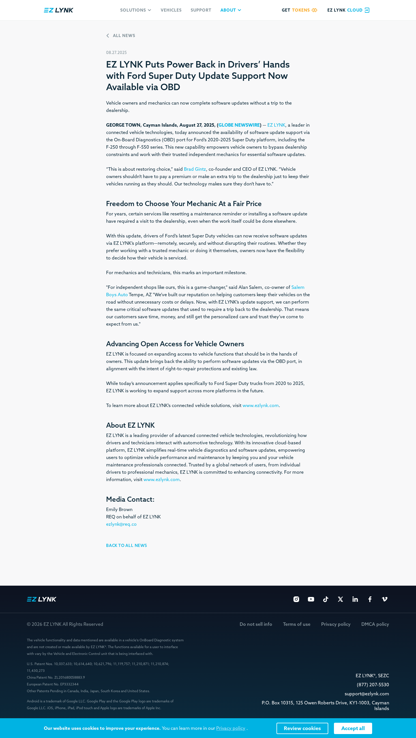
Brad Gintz (195, 169)
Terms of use (296, 624)
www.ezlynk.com (261, 405)
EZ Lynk (59, 10)
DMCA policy (375, 624)
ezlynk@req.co (121, 524)
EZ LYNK (276, 125)
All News (124, 35)
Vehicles (171, 10)
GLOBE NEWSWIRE (239, 125)
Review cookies (302, 728)
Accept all (353, 728)
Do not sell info (256, 624)
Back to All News (126, 545)
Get (296, 10)
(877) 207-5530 (373, 685)
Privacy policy (336, 624)
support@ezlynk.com (367, 694)
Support (201, 10)
